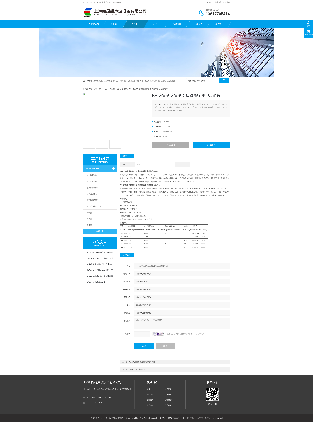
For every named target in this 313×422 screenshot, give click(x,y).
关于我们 (114, 24)
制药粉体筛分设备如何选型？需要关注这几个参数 (101, 270)
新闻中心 (156, 24)
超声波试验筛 (92, 194)
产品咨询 (170, 145)
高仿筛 (89, 219)
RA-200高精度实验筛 (137, 369)
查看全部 (100, 231)
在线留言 (218, 2)
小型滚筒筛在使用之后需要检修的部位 (101, 252)
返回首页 (209, 2)
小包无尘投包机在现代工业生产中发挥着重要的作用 (101, 264)
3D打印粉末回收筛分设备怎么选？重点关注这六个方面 (101, 258)
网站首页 (95, 24)
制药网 (207, 418)
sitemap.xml (218, 418)
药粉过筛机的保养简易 (96, 282)
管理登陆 (190, 418)
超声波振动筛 (92, 188)
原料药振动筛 (92, 181)
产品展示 (150, 394)
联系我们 (226, 2)
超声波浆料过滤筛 (94, 206)
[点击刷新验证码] (158, 334)
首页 (95, 89)
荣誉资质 (168, 400)
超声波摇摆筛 (92, 175)
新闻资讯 (168, 394)
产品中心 (136, 24)
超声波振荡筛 (92, 200)
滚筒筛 (124, 89)
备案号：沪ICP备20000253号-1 (172, 418)
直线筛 (89, 213)
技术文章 (177, 24)
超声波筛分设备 (114, 89)
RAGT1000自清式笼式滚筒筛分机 (142, 362)
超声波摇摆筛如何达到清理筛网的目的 (101, 276)
